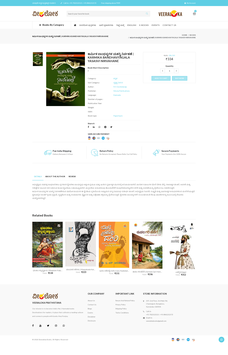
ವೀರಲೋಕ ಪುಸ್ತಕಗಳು (87, 25)
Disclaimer (91, 317)
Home (184, 35)
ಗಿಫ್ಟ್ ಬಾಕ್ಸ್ (120, 25)
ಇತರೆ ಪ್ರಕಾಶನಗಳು (106, 25)
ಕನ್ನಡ (115, 78)
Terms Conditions (122, 313)
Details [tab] (38, 176)
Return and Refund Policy (125, 301)
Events (156, 25)
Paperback (118, 116)
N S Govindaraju (120, 87)
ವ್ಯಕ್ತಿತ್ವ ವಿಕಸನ (118, 82)
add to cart (161, 78)
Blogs (90, 309)
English (131, 25)
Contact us (169, 25)
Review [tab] (72, 176)
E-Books (144, 25)
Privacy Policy (120, 305)
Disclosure (92, 321)
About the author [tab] (55, 176)
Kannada (117, 95)
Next (197, 249)
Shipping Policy (121, 309)
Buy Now (179, 78)
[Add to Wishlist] (60, 260)
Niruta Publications (121, 91)
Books (193, 35)
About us (91, 301)
